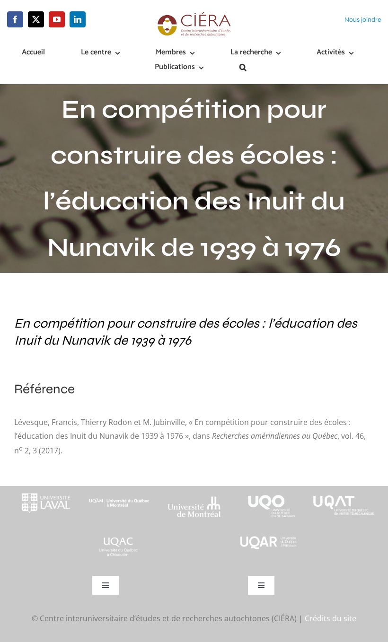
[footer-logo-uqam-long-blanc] (119, 494)
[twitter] (36, 19)
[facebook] (15, 19)
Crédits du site (330, 618)
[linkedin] (78, 19)
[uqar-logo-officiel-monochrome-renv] (268, 538)
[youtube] (57, 19)
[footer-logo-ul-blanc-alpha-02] (44, 490)
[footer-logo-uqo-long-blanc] (268, 490)
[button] (243, 68)
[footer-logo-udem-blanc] (194, 499)
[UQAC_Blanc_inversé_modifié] (119, 538)
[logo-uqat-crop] (343, 490)
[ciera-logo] (194, 15)
